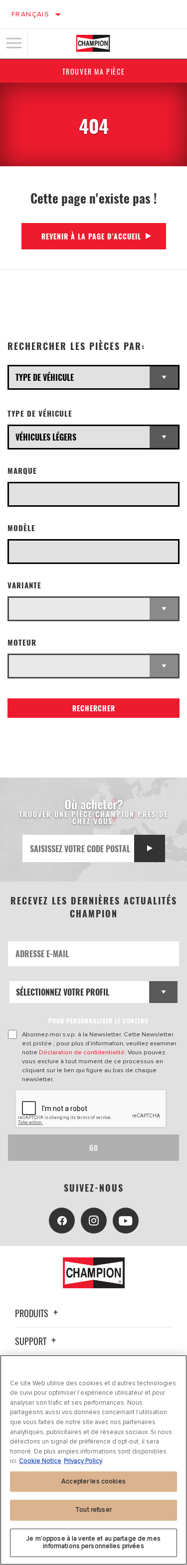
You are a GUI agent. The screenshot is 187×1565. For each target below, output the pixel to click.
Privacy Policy (83, 1461)
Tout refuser (93, 1510)
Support (31, 1341)
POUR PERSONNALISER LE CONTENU (98, 1020)
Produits (32, 1313)
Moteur (21, 642)
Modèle (21, 528)
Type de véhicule (39, 413)
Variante (24, 585)
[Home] (93, 43)
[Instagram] (94, 1220)
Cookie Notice (40, 1461)
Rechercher (93, 708)
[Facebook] (62, 1220)
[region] (93, 1460)
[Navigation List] (13, 43)
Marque (22, 470)
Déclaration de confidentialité (82, 1052)
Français (30, 14)
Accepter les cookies (93, 1481)
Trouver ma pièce (93, 71)
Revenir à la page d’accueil (91, 236)
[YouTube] (126, 1220)
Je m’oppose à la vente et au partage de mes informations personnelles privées (93, 1543)
